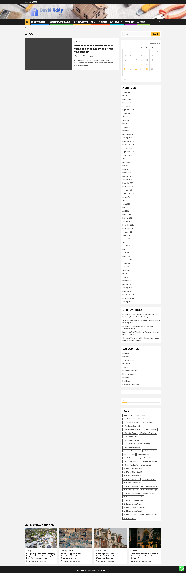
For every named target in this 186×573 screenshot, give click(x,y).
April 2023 (125, 211)
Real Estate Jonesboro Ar (132, 475)
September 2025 (128, 110)
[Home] (27, 22)
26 (136, 69)
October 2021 (127, 260)
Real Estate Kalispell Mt (131, 479)
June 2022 (126, 246)
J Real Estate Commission (132, 426)
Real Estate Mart (129, 518)
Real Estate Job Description (133, 468)
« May (124, 79)
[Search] (159, 22)
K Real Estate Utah (150, 451)
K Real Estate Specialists (132, 451)
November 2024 (128, 145)
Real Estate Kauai (149, 479)
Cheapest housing (99, 22)
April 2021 (125, 277)
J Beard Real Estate (144, 419)
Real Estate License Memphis (134, 504)
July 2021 (125, 267)
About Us (141, 22)
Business (125, 357)
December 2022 (128, 225)
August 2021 (126, 263)
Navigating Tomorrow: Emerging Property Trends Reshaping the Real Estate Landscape (40, 556)
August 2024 (126, 155)
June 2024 (126, 162)
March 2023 (126, 214)
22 (152, 65)
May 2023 (125, 207)
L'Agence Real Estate (145, 458)
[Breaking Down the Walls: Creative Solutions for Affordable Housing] (110, 538)
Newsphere (93, 571)
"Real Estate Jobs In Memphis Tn (135, 415)
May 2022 (125, 249)
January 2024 (127, 180)
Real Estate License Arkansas (134, 500)
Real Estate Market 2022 (148, 514)
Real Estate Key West (131, 490)
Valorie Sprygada (90, 56)
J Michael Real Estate (131, 422)
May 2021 (125, 274)
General (125, 367)
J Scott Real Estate (130, 433)
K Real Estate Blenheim (148, 433)
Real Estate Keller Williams (132, 483)
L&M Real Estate (143, 454)
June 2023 (126, 204)
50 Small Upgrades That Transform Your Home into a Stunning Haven (73, 556)
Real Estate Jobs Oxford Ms (133, 472)
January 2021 (127, 288)
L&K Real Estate (129, 454)
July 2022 (125, 242)
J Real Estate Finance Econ (133, 429)
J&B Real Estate (129, 419)
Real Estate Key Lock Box (149, 486)
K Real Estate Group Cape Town (134, 440)
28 (147, 69)
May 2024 (125, 166)
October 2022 (127, 232)
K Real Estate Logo (144, 444)
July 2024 (125, 159)
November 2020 (128, 295)
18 (131, 65)
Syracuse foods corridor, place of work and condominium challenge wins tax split (93, 48)
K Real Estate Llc (129, 444)
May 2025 (125, 124)
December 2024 (128, 141)
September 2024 (128, 152)
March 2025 (126, 131)
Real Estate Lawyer (149, 493)
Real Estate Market (130, 514)
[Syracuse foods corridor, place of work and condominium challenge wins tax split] (48, 54)
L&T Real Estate (129, 458)
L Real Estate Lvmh (147, 465)
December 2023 (128, 183)
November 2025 (128, 103)
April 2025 (125, 127)
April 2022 (125, 253)
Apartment (129, 22)
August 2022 (126, 239)
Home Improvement (38, 22)
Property (125, 378)
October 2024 (127, 148)
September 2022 (128, 235)
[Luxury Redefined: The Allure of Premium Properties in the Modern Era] (145, 538)
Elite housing (116, 22)
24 (125, 69)
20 (141, 65)
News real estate (80, 22)
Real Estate (126, 381)
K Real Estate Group (130, 437)
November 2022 (128, 228)
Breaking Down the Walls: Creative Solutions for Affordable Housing (107, 556)
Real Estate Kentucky (131, 486)
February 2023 (127, 218)
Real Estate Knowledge (149, 490)
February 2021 (127, 284)
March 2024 (126, 173)
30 (158, 69)
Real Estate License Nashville (133, 511)
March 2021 (126, 281)
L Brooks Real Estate (131, 461)
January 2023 (127, 221)
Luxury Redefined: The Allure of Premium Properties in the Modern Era (144, 556)
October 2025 (127, 106)
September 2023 (128, 194)
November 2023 (128, 187)
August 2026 (126, 92)
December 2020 (128, 291)
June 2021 (126, 270)
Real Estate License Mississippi (134, 507)
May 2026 (125, 96)
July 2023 (125, 200)
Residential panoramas (60, 22)
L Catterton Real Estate (149, 461)
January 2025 (127, 138)
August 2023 (126, 197)
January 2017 (127, 302)
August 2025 (126, 113)
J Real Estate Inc (150, 429)
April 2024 (125, 169)
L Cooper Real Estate (131, 465)
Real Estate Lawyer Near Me (133, 497)
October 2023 (127, 190)
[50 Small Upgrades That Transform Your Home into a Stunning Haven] (75, 538)
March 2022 (126, 256)
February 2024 (127, 176)
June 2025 (126, 120)
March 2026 (126, 99)
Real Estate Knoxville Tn (132, 493)
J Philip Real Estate (148, 422)
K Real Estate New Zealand (133, 447)
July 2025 (125, 117)
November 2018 (128, 298)
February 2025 (127, 134)
